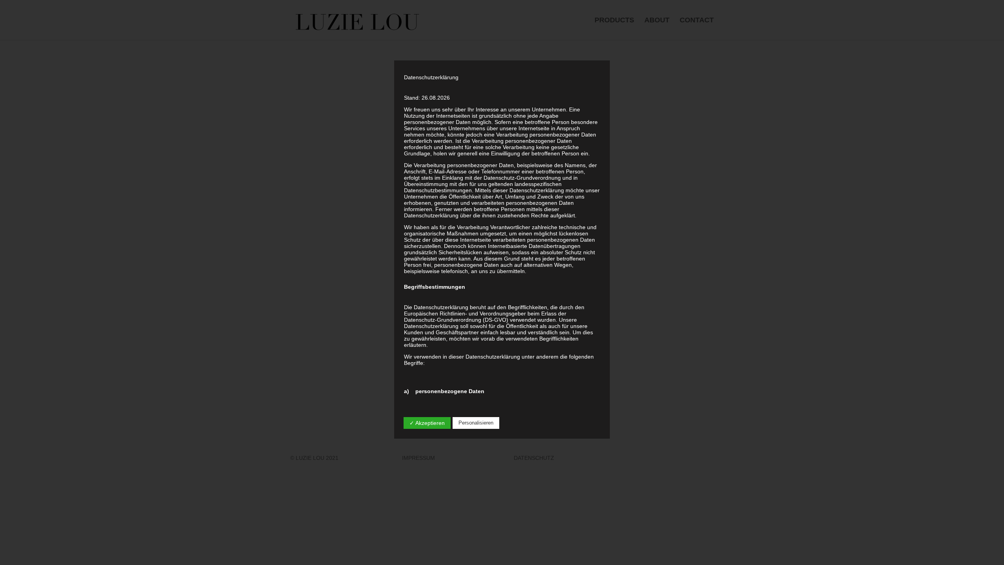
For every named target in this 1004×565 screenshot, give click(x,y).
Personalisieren (475, 423)
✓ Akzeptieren (427, 423)
